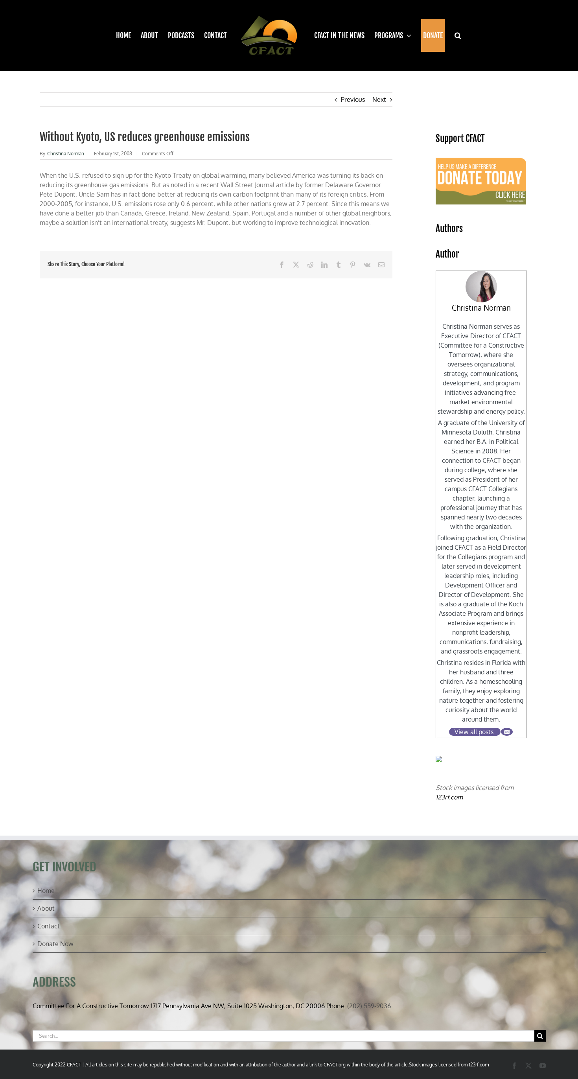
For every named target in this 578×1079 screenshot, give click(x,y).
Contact (48, 926)
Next (379, 99)
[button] (453, 35)
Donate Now (55, 944)
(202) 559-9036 (369, 1006)
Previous (353, 99)
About (46, 908)
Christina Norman (65, 154)
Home (46, 891)
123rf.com (449, 797)
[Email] (507, 732)
